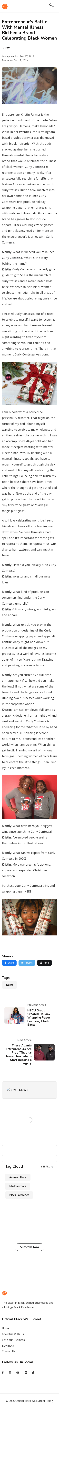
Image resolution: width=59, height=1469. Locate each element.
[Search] (54, 6)
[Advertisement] (29, 1438)
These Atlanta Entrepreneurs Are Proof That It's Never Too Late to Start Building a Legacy (19, 1054)
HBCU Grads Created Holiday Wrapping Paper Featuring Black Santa (38, 1017)
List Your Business (13, 1340)
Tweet (28, 962)
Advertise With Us (13, 1334)
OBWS (24, 1090)
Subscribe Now (29, 1247)
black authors (17, 1186)
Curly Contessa (35, 167)
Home (5, 1328)
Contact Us (8, 1351)
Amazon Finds (17, 1177)
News (9, 985)
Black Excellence (19, 1195)
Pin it (46, 962)
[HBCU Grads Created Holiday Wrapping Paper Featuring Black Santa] (15, 1015)
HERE (27, 891)
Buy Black (8, 1345)
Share (11, 962)
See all (45, 1166)
